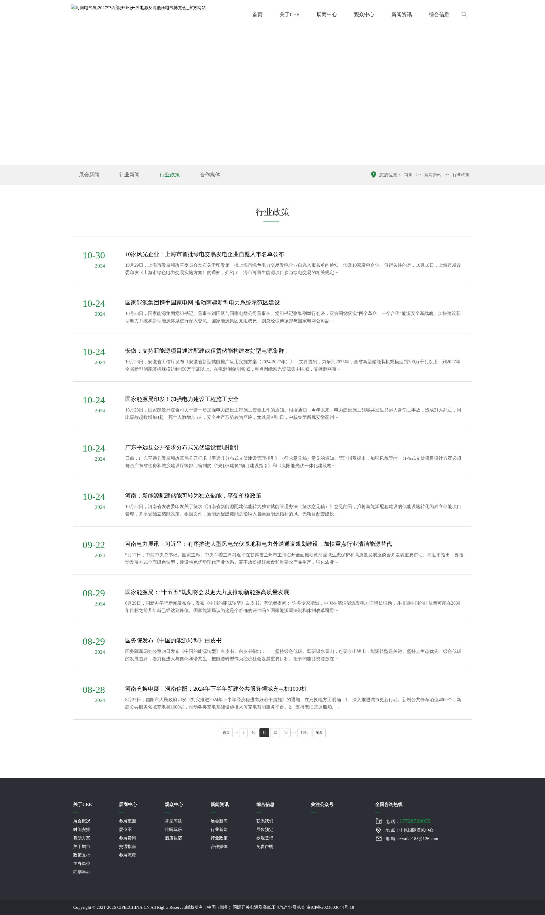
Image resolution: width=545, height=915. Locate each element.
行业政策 (170, 174)
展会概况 (81, 821)
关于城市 (81, 846)
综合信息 (439, 14)
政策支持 (81, 855)
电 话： (408, 821)
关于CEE (289, 14)
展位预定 (264, 829)
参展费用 (127, 838)
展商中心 (326, 14)
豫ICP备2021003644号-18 (330, 907)
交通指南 (127, 846)
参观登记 (264, 838)
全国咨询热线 (389, 804)
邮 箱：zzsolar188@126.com (411, 838)
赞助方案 (81, 838)
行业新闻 (129, 174)
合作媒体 (210, 174)
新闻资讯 (401, 14)
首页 (257, 14)
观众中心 (364, 14)
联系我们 (264, 821)
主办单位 (81, 863)
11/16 (304, 732)
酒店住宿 (173, 838)
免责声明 (264, 846)
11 (264, 732)
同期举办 (81, 872)
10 (253, 732)
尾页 (319, 732)
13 (286, 732)
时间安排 (81, 829)
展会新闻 (89, 174)
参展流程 (127, 855)
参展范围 (127, 821)
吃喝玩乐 (173, 829)
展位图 (125, 829)
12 (275, 732)
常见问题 (173, 821)
